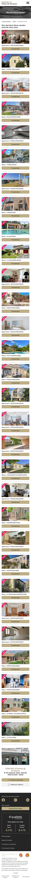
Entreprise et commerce (9, 844)
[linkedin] (27, 800)
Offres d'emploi (6, 836)
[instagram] (15, 800)
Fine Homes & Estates (8, 848)
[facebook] (3, 800)
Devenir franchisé (7, 840)
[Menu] (27, 2)
